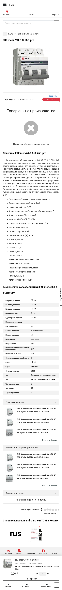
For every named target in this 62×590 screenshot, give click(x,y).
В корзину (32, 579)
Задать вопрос (61, 295)
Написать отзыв (50, 514)
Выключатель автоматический (44, 375)
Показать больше (49, 440)
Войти (31, 15)
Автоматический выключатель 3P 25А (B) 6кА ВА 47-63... (37, 567)
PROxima (34, 366)
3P (32, 335)
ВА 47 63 (12, 34)
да (32, 326)
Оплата (19, 553)
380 (32, 343)
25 (32, 388)
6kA (32, 349)
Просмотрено (45, 587)
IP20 (33, 371)
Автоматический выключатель (44, 379)
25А (32, 353)
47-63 (33, 362)
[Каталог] (4, 4)
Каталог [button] (8, 553)
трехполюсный (37, 330)
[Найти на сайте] (56, 23)
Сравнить (7, 587)
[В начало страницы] (56, 585)
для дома (35, 339)
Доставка (31, 553)
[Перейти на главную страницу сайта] (21, 4)
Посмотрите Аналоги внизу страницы (31, 144)
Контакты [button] (7, 15)
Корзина (55, 15)
